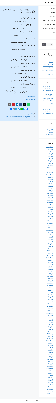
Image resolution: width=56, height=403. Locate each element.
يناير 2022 (50, 274)
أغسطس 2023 (49, 230)
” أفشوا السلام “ (30, 114)
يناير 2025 (50, 190)
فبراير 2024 (50, 216)
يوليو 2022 (50, 260)
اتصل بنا (53, 12)
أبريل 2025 (50, 184)
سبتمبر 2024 (50, 200)
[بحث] (44, 44)
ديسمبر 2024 (50, 193)
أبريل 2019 (50, 350)
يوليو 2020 (50, 315)
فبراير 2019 (50, 354)
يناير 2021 (50, 301)
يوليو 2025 (50, 177)
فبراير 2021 (50, 299)
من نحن (53, 8)
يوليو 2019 (50, 343)
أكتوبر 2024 (50, 197)
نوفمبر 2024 (50, 195)
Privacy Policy (51, 16)
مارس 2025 (50, 186)
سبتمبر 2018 (50, 366)
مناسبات (51, 132)
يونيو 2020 (50, 317)
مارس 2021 (50, 297)
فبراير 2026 (50, 161)
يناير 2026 (50, 163)
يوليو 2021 (50, 287)
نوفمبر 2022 (50, 250)
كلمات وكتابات (49, 130)
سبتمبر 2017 (50, 393)
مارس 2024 (50, 214)
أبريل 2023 (50, 239)
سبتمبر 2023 (50, 227)
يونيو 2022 (50, 262)
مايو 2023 (51, 237)
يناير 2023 (50, 246)
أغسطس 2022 (49, 257)
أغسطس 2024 (49, 202)
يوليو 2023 (50, 232)
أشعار (32, 113)
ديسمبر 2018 (50, 359)
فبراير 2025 (50, 188)
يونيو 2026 (50, 151)
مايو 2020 (51, 320)
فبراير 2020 (50, 327)
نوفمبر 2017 (50, 389)
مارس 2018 (50, 380)
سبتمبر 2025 (50, 172)
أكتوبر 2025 (50, 170)
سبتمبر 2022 (50, 255)
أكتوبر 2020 (50, 308)
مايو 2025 (51, 181)
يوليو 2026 (50, 149)
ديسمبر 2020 (50, 304)
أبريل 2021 (50, 294)
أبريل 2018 (50, 377)
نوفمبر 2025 (50, 167)
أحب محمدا (49, 2)
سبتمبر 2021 (50, 283)
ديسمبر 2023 (50, 220)
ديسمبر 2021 (50, 276)
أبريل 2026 (50, 156)
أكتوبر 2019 (50, 336)
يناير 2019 (50, 357)
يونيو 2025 (50, 179)
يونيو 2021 (50, 290)
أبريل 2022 (50, 267)
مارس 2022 (50, 269)
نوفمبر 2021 (50, 278)
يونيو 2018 (50, 373)
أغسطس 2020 (49, 313)
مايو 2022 (51, 264)
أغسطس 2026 (49, 147)
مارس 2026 (50, 158)
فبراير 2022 (50, 271)
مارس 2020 (50, 324)
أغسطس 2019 (49, 340)
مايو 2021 (51, 292)
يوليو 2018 (50, 370)
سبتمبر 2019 (50, 338)
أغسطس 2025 (49, 174)
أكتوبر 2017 (50, 391)
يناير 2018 (50, 384)
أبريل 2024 (50, 211)
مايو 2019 (51, 347)
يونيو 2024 (50, 207)
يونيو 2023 (50, 234)
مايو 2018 (51, 375)
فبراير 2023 (50, 244)
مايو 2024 (51, 209)
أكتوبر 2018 (50, 363)
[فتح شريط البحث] (48, 37)
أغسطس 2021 (49, 285)
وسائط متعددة (49, 134)
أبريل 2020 (50, 322)
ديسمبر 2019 (50, 331)
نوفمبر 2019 (50, 333)
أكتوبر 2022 (50, 253)
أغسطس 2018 (49, 368)
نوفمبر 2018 (50, 361)
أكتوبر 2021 (50, 280)
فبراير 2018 (50, 382)
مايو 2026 (51, 154)
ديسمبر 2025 (50, 165)
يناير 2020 (50, 329)
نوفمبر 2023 (50, 223)
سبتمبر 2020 (50, 310)
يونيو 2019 (50, 345)
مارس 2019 (50, 352)
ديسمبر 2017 (50, 387)
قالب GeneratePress (21, 400)
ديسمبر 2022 (50, 248)
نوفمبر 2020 (50, 306)
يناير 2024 (50, 218)
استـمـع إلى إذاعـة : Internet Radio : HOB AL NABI (49, 22)
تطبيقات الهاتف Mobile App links (49, 30)
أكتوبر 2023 (50, 225)
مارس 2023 (50, 241)
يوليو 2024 (50, 204)
